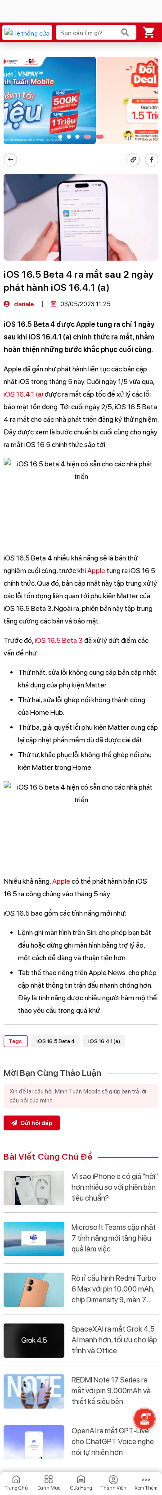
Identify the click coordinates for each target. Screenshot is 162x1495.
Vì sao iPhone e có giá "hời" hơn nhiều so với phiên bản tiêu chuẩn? (115, 1187)
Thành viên (113, 1488)
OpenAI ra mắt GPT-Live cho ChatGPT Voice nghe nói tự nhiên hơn (113, 1441)
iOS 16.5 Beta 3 (59, 640)
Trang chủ (16, 1488)
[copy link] (133, 160)
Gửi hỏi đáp (35, 1123)
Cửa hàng (81, 1488)
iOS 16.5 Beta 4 (55, 1041)
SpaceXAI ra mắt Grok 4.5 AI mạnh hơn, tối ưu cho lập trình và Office (114, 1339)
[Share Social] (151, 160)
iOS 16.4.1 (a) (23, 394)
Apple (96, 570)
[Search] (125, 32)
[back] (10, 160)
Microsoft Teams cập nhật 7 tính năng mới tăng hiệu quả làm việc (114, 1238)
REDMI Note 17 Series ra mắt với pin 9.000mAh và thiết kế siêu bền (111, 1390)
